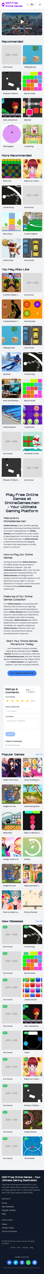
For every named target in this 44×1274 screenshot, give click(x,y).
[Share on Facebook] (9, 1262)
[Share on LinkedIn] (22, 1262)
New (19, 1247)
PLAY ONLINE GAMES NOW (22, 673)
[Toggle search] (28, 4)
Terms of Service (9, 1231)
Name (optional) (12, 707)
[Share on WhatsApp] (28, 1262)
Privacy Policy (8, 1227)
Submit (10, 734)
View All (38, 754)
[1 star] (7, 701)
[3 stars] (17, 701)
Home (4, 1203)
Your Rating (10, 697)
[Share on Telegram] (34, 1262)
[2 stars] (12, 701)
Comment (9, 716)
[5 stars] (27, 701)
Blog (4, 1214)
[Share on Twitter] (15, 1262)
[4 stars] (22, 701)
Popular (25, 1247)
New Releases (8, 1206)
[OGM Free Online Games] (3, 5)
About (4, 1224)
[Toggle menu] (40, 4)
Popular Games (9, 1210)
